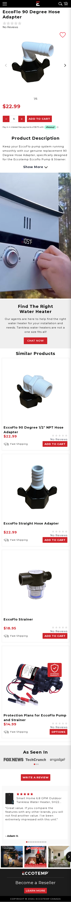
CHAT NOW (35, 340)
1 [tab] (34, 764)
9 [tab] (40, 842)
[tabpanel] (35, 63)
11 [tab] (44, 842)
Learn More (35, 890)
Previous (6, 65)
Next (65, 65)
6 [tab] (35, 842)
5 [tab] (33, 842)
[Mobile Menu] (5, 4)
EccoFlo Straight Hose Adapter (31, 523)
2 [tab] (36, 764)
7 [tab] (37, 842)
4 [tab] (32, 842)
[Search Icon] (60, 3)
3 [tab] (38, 764)
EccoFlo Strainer (18, 619)
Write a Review (36, 777)
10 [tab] (42, 842)
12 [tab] (45, 842)
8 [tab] (38, 842)
